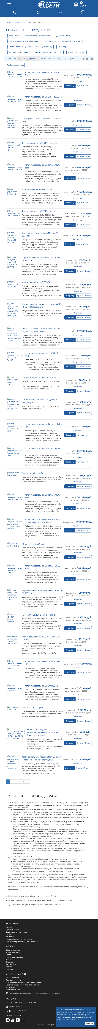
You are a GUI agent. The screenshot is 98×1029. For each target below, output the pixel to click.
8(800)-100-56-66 (16, 987)
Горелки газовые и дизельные (23, 41)
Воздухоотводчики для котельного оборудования (30, 47)
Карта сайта (11, 968)
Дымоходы (63, 36)
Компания (12, 904)
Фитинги (9, 948)
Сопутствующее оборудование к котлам (62, 41)
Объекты (9, 908)
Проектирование (13, 910)
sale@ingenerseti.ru (13, 996)
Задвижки (10, 950)
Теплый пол (11, 945)
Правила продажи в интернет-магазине (22, 966)
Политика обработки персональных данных (24, 922)
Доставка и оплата (13, 961)
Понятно (89, 1023)
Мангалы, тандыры (18, 52)
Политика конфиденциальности (19, 920)
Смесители (10, 943)
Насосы (9, 936)
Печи (62, 47)
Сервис (9, 915)
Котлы (14, 36)
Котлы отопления (13, 933)
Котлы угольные (76, 52)
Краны (8, 940)
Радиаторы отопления (15, 938)
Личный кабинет (13, 970)
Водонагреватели (13, 931)
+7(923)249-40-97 (19, 992)
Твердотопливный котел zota (48, 52)
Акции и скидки (12, 958)
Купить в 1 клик (83, 86)
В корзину (70, 86)
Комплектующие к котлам (37, 36)
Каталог (10, 927)
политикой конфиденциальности (74, 1018)
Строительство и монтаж (16, 913)
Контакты (10, 918)
